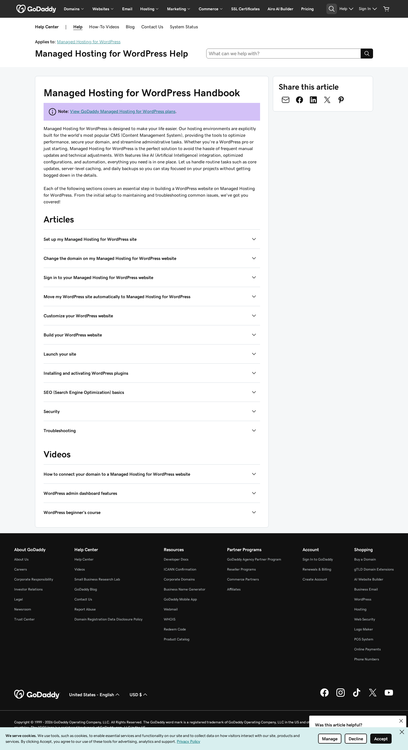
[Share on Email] (286, 100)
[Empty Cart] (386, 9)
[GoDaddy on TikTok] (357, 696)
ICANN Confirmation (180, 569)
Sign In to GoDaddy (318, 559)
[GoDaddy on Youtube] (389, 696)
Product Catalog (176, 639)
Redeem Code (175, 629)
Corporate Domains (179, 579)
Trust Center (24, 619)
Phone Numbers (366, 659)
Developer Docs (176, 559)
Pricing (307, 9)
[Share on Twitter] (327, 100)
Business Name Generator (184, 589)
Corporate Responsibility (33, 579)
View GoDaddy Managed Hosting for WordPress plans (122, 111)
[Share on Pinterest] (341, 100)
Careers (20, 569)
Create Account (315, 579)
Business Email (366, 589)
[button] (152, 239)
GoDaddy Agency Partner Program (254, 559)
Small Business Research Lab (97, 579)
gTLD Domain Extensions (374, 569)
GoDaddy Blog (85, 589)
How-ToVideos (104, 26)
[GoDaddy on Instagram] (341, 696)
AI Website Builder (368, 579)
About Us (21, 559)
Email (127, 9)
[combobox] (284, 53)
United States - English (91, 694)
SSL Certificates (245, 9)
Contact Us (152, 26)
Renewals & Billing (317, 569)
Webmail (171, 609)
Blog (130, 26)
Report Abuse (85, 609)
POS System (363, 639)
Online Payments (367, 649)
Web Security (364, 619)
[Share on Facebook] (299, 100)
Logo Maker (363, 629)
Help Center (84, 559)
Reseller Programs (241, 569)
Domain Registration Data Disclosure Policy (108, 619)
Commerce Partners (243, 579)
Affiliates (234, 589)
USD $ (136, 694)
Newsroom (22, 609)
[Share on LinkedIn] (313, 100)
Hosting (360, 609)
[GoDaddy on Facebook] (324, 696)
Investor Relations (28, 589)
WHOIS (169, 619)
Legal (18, 599)
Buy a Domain (365, 559)
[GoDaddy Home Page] (37, 694)
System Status (184, 26)
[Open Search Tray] (331, 9)
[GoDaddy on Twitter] (373, 696)
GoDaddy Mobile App (180, 599)
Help (77, 26)
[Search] (367, 54)
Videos (79, 569)
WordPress (362, 599)
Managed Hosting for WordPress (88, 41)
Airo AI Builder (280, 9)
